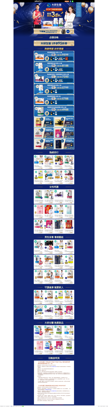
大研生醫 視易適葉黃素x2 (48, 266)
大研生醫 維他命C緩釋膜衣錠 (38, 181)
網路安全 (104, 406)
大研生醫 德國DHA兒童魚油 (48, 181)
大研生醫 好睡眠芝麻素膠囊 (59, 266)
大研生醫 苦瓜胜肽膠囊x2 (68, 166)
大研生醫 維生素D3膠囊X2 (38, 301)
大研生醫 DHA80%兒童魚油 (38, 316)
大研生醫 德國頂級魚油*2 (38, 166)
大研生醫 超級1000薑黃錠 (68, 281)
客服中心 (99, 406)
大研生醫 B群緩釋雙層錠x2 (69, 301)
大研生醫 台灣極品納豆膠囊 (38, 281)
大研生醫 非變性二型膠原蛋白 (69, 181)
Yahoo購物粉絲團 (7, 406)
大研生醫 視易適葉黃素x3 (48, 166)
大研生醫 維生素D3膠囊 (58, 281)
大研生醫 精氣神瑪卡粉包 (58, 166)
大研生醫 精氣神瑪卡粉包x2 (48, 251)
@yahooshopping (19, 406)
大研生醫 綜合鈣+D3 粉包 (38, 251)
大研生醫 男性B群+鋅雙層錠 (38, 266)
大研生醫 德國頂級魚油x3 (58, 251)
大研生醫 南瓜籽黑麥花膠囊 (48, 281)
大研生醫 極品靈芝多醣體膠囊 (69, 251)
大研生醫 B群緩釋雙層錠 (58, 181)
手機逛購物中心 (2, 406)
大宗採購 (107, 406)
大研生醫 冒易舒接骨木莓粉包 (48, 316)
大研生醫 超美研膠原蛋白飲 (69, 316)
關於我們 (102, 406)
